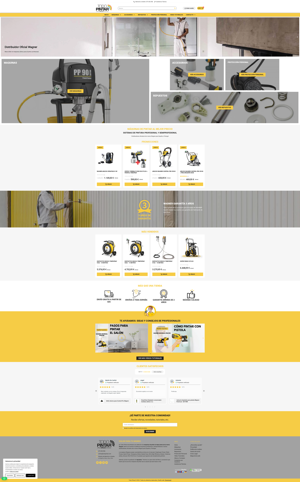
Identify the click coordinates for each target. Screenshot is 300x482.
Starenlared (168, 480)
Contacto (189, 15)
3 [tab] (150, 407)
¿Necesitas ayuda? (196, 445)
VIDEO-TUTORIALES (176, 15)
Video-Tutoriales (179, 456)
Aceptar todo (31, 475)
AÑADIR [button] (109, 184)
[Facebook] (97, 462)
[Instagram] (100, 462)
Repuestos (142, 15)
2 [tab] (147, 407)
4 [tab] (152, 407)
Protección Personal (159, 15)
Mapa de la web (195, 456)
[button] (3, 37)
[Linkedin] (103, 462)
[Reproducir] (121, 338)
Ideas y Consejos (179, 458)
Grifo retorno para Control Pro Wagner (117, 401)
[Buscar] (174, 8)
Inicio (106, 15)
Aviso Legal (194, 453)
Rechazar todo (20, 475)
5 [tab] (154, 407)
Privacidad (193, 447)
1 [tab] (145, 407)
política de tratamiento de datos (138, 428)
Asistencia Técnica (180, 464)
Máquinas (115, 15)
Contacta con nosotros (178, 461)
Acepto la (135, 428)
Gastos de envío (195, 451)
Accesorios (128, 15)
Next (204, 391)
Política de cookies (14, 471)
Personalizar (10, 475)
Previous (96, 391)
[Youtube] (106, 462)
